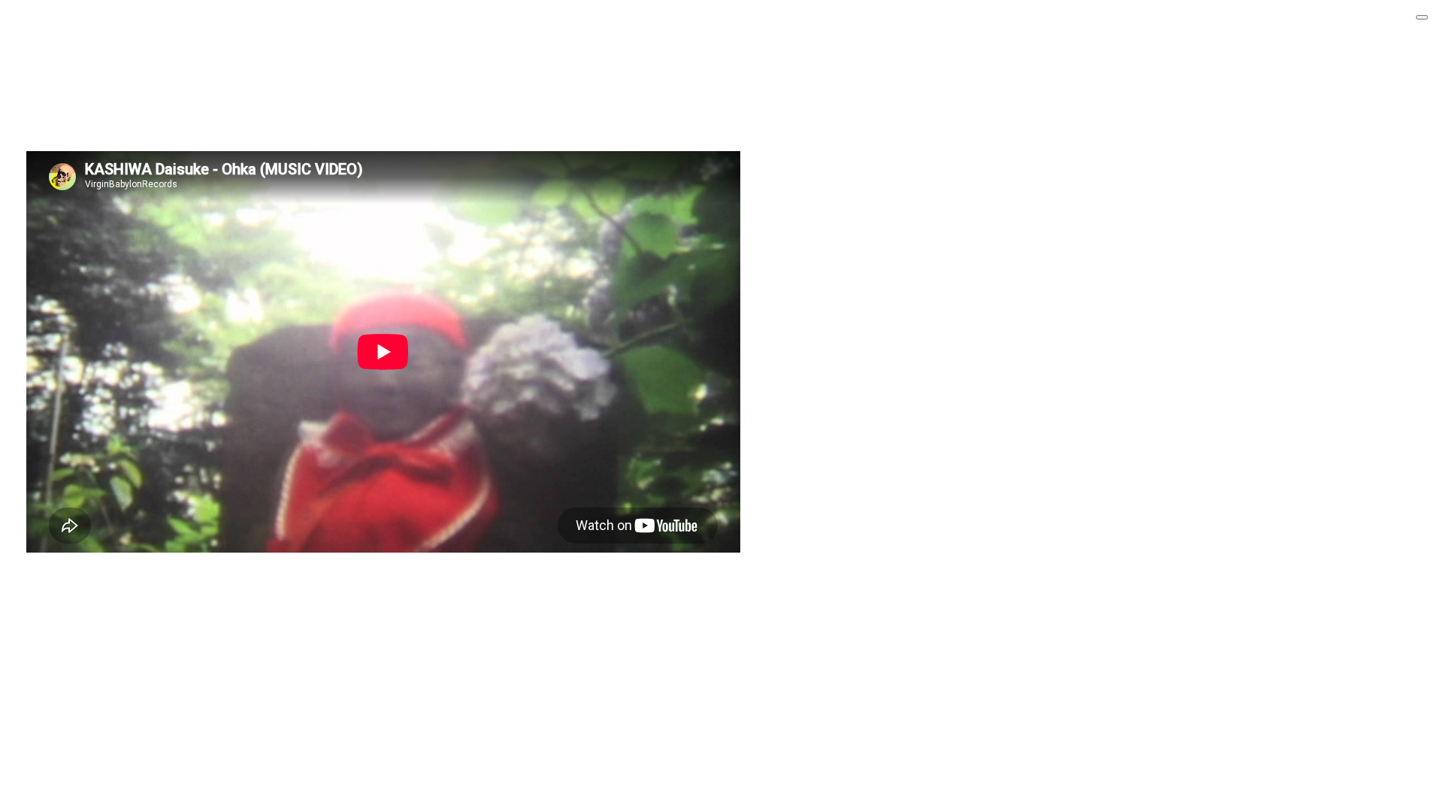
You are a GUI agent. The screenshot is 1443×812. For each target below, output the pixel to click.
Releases (56, 55)
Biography (59, 74)
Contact (54, 112)
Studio (50, 93)
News (49, 36)
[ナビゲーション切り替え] (1422, 17)
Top (44, 17)
